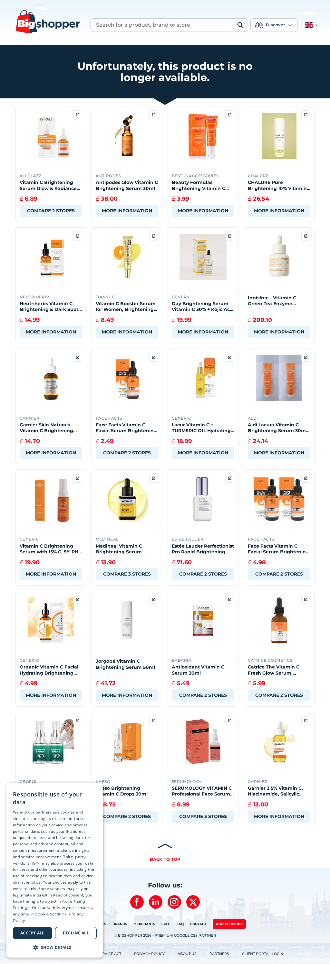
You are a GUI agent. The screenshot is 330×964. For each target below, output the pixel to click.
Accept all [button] (32, 933)
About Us (187, 953)
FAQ (180, 924)
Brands (119, 924)
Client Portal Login (262, 953)
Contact (198, 924)
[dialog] (54, 870)
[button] (310, 25)
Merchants (144, 924)
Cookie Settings (51, 914)
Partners (219, 953)
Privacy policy (149, 953)
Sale (165, 924)
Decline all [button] (76, 933)
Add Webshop (229, 924)
